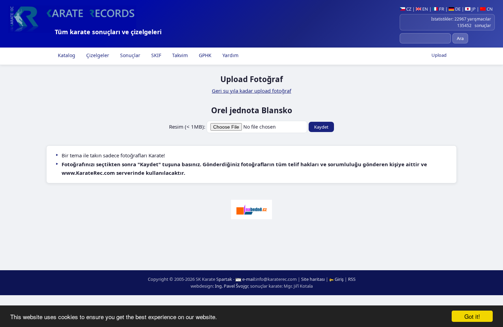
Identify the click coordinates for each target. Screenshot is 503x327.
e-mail (248, 279)
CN (489, 9)
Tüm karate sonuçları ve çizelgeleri (108, 32)
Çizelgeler (97, 55)
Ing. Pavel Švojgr (231, 286)
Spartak (224, 279)
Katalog (65, 55)
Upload (439, 55)
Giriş (339, 279)
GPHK (204, 55)
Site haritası (313, 279)
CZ (408, 9)
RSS (352, 279)
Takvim (179, 55)
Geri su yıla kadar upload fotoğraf (251, 90)
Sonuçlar (129, 55)
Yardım (229, 55)
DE (457, 9)
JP (473, 9)
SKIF (155, 55)
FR (441, 9)
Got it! (472, 316)
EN (424, 9)
